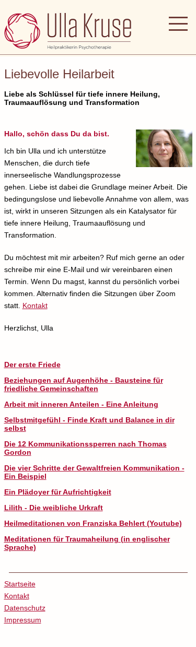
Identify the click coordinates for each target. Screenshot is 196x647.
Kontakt (35, 305)
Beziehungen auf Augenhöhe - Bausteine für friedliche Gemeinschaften (83, 384)
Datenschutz (24, 608)
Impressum (22, 620)
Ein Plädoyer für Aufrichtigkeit (57, 492)
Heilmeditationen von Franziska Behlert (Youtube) (93, 523)
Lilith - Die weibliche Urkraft (53, 507)
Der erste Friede (32, 364)
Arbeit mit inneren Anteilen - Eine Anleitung (81, 404)
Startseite (20, 584)
